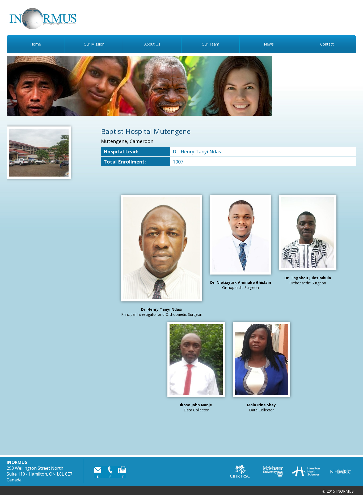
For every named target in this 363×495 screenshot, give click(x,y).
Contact (327, 44)
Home (35, 44)
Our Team (210, 44)
